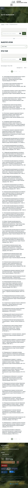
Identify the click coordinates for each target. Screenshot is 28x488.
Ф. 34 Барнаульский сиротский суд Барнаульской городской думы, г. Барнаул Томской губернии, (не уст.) (13, 321)
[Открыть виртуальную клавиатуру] (20, 33)
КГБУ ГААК (4, 46)
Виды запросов (5, 454)
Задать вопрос (5, 447)
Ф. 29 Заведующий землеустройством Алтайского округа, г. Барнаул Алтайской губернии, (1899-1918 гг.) (13, 291)
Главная (2, 24)
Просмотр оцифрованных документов (10, 449)
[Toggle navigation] (11, 5)
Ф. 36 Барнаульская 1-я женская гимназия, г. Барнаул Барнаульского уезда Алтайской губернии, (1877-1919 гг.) (14, 335)
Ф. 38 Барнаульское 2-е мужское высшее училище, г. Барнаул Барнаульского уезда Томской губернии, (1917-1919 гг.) (14, 348)
